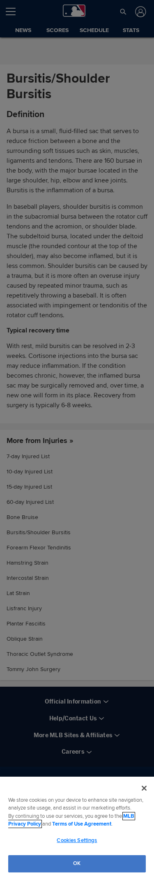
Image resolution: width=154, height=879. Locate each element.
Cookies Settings (77, 840)
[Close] (144, 788)
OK (76, 863)
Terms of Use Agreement (81, 824)
